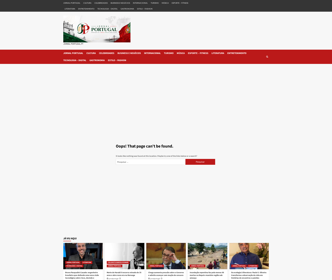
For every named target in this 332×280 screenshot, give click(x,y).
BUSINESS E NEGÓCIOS (120, 3)
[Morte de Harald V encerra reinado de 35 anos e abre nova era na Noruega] (124, 256)
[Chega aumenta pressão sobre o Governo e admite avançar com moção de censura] (166, 256)
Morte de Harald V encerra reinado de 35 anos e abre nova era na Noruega (124, 274)
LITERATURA (70, 9)
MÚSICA (165, 3)
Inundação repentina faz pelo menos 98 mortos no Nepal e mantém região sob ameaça (207, 275)
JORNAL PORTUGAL (71, 3)
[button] (267, 56)
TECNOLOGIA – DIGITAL (107, 9)
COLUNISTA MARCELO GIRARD (118, 262)
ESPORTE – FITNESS (180, 3)
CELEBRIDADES (101, 3)
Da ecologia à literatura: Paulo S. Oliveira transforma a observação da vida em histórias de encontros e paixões (248, 275)
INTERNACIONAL (140, 3)
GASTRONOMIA (127, 9)
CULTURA (87, 3)
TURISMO (155, 3)
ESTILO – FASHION (145, 9)
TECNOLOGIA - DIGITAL (74, 266)
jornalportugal (113, 279)
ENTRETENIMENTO (86, 9)
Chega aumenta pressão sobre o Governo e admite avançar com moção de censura (166, 274)
